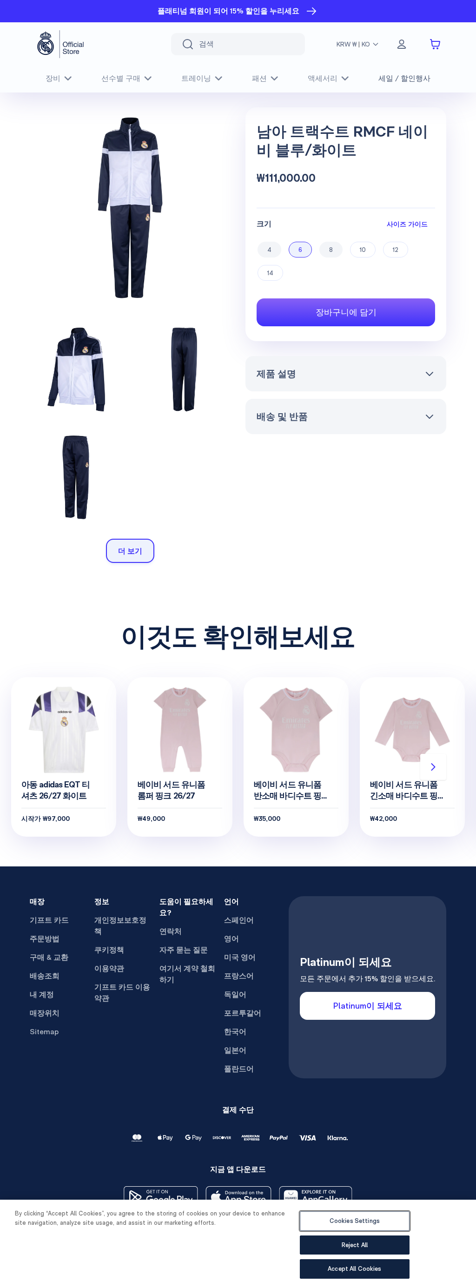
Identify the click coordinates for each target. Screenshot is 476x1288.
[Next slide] (433, 767)
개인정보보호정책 (120, 926)
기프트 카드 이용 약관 (122, 993)
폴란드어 (239, 1068)
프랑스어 (239, 975)
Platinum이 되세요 (367, 1006)
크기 (264, 223)
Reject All (355, 1245)
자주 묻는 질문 (183, 949)
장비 (53, 78)
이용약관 (109, 968)
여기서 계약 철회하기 (187, 974)
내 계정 (42, 994)
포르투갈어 (242, 1013)
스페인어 (239, 920)
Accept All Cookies (354, 1268)
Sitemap (44, 1031)
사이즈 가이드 (407, 223)
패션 (259, 78)
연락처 (170, 931)
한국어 (235, 1031)
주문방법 (45, 938)
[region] (238, 1244)
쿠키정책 (109, 949)
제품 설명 (276, 373)
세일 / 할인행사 (404, 78)
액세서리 (322, 78)
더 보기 (130, 551)
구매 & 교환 (49, 957)
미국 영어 (240, 957)
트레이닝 (196, 78)
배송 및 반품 (282, 416)
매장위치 (45, 1013)
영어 (231, 938)
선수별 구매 (120, 78)
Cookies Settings (355, 1220)
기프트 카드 (49, 920)
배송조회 (45, 975)
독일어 (235, 994)
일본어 (235, 1050)
